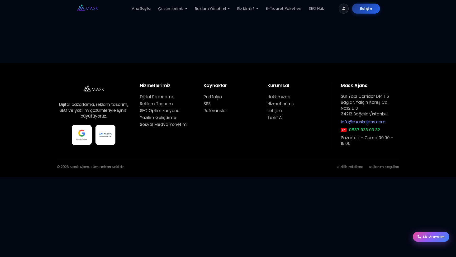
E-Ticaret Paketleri (283, 8)
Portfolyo (213, 97)
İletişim (366, 8)
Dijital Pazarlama (157, 97)
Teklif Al (275, 117)
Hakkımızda (278, 97)
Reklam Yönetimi (210, 8)
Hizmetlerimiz (280, 104)
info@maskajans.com (363, 122)
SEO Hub (316, 8)
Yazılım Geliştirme (158, 117)
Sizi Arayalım (434, 236)
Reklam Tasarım (156, 104)
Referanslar (215, 111)
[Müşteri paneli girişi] (344, 9)
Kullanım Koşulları (384, 166)
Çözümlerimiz (171, 8)
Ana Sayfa (141, 8)
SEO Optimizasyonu (160, 111)
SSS (207, 104)
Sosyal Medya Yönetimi (164, 124)
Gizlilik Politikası (350, 166)
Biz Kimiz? (246, 8)
